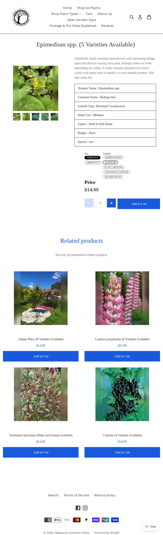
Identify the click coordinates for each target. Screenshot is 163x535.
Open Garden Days (81, 20)
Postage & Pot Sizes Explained (72, 26)
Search (53, 495)
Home (67, 8)
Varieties (107, 153)
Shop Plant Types (65, 14)
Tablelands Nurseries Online (72, 532)
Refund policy (104, 495)
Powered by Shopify (106, 532)
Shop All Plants (88, 8)
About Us (105, 14)
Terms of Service (76, 495)
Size (86, 153)
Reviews (107, 26)
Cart (89, 14)
